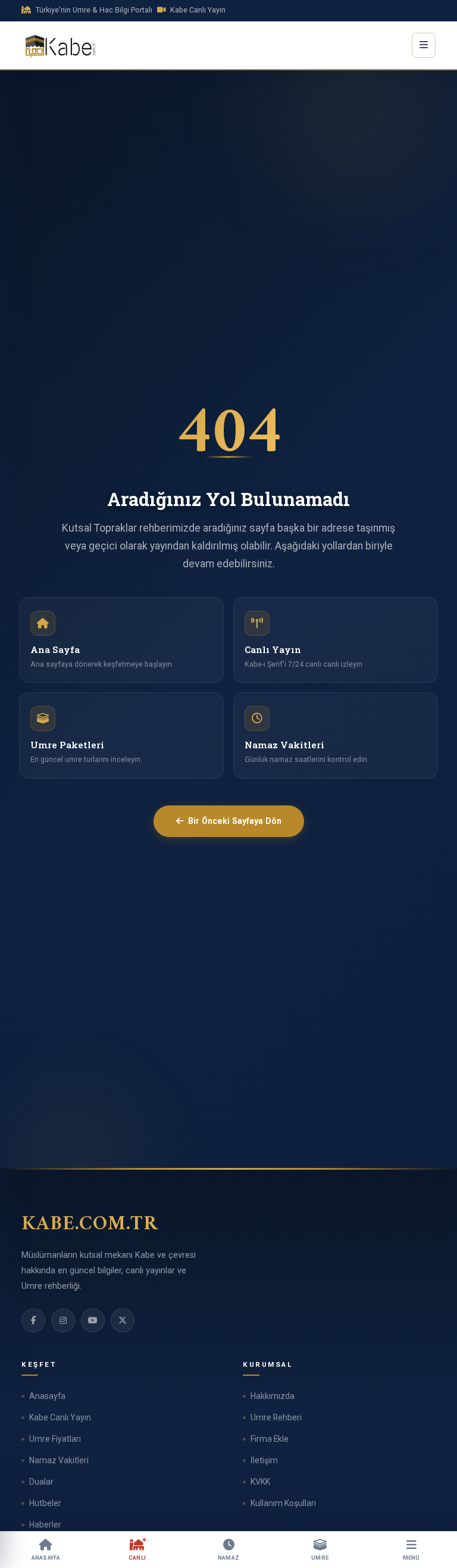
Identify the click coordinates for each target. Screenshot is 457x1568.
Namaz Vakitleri (59, 1460)
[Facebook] (33, 1320)
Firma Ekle (270, 1439)
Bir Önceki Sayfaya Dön (234, 821)
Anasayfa (47, 1396)
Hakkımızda (273, 1396)
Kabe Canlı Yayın (60, 1417)
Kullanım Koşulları (283, 1503)
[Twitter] (122, 1320)
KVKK (260, 1481)
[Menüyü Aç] (424, 45)
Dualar (41, 1481)
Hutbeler (45, 1503)
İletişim (264, 1460)
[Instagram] (63, 1320)
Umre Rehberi (276, 1417)
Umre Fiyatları (55, 1439)
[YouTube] (93, 1320)
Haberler (45, 1524)
